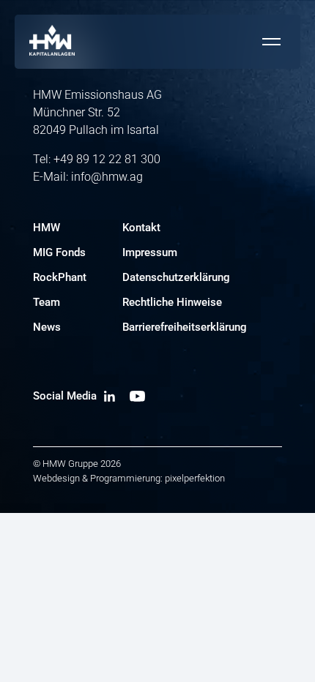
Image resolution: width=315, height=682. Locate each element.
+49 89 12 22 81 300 (106, 159)
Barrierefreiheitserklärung (184, 327)
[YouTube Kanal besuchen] (137, 395)
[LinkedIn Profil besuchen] (109, 395)
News (47, 327)
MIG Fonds (59, 252)
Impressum (149, 252)
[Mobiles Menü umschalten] (271, 41)
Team (46, 302)
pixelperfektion (195, 478)
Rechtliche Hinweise (172, 302)
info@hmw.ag (107, 177)
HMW (46, 227)
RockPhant (59, 277)
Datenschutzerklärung (176, 277)
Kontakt (141, 227)
